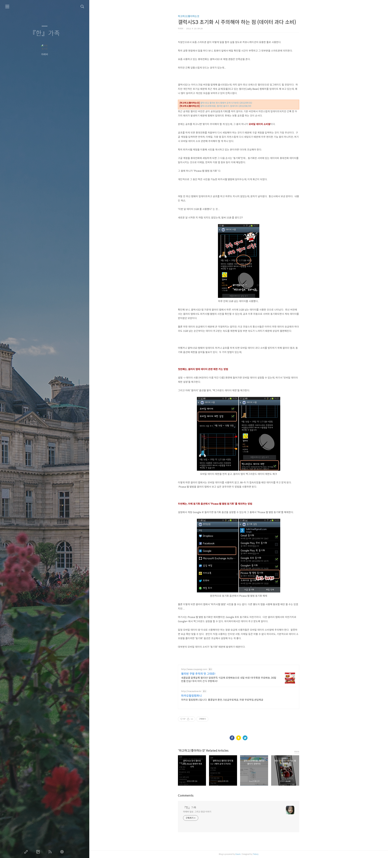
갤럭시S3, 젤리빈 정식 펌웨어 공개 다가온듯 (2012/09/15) (226, 103)
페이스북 (232, 737)
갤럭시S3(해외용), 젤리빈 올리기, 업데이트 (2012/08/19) (225, 106)
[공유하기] (188, 719)
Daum (238, 854)
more (296, 751)
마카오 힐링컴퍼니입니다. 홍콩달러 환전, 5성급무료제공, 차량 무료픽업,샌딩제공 (222, 699)
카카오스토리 (238, 737)
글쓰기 (26, 852)
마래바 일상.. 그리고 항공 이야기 (197, 811)
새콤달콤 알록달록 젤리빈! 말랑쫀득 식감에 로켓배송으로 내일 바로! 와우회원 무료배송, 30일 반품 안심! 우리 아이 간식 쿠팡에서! (228, 679)
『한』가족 (44, 33)
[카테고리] (7, 6)
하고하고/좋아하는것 (188, 16)
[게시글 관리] (192, 719)
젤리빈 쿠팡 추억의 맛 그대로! (198, 673)
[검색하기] (82, 6)
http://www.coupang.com (194, 669)
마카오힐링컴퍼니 (191, 695)
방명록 (38, 852)
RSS (50, 852)
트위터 (245, 737)
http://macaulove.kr (191, 691)
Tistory (255, 854)
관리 (62, 852)
